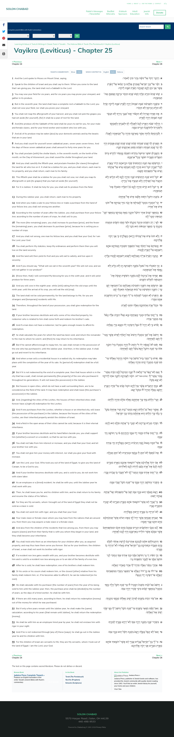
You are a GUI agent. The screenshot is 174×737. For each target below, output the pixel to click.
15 (13, 212)
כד (160, 305)
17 (13, 236)
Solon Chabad (17, 9)
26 (13, 325)
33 (13, 409)
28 (13, 345)
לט (160, 472)
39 (13, 472)
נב (161, 608)
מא (160, 492)
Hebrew (120, 72)
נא (161, 598)
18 (13, 246)
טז (161, 222)
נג (161, 622)
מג (161, 512)
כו (161, 325)
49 (13, 571)
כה (160, 315)
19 (13, 256)
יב (161, 187)
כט (160, 358)
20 (13, 266)
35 (13, 433)
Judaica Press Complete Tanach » (29, 675)
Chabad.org (81, 727)
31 (13, 386)
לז (161, 453)
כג (161, 295)
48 (13, 565)
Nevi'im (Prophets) (73, 680)
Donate (159, 12)
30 (13, 372)
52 (13, 608)
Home (129, 3)
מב (160, 502)
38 (13, 462)
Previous (17, 63)
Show (73, 72)
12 (13, 187)
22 (13, 285)
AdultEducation (135, 12)
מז (161, 555)
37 (13, 453)
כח (160, 345)
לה (160, 433)
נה (161, 642)
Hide (79, 72)
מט (160, 571)
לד (161, 423)
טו (161, 212)
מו (161, 541)
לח (160, 462)
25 (13, 315)
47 (13, 555)
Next (157, 63)
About (136, 3)
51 (13, 598)
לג (161, 409)
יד (161, 203)
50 (13, 585)
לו (161, 443)
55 (13, 642)
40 (13, 482)
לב (161, 399)
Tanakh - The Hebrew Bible (70, 44)
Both (113, 72)
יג (161, 197)
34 (13, 423)
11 (13, 177)
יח (161, 246)
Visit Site (118, 689)
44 (13, 518)
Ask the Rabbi (147, 3)
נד (161, 632)
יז (161, 236)
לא (160, 386)
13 (13, 197)
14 (13, 203)
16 (13, 222)
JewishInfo (147, 12)
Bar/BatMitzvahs (110, 12)
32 (13, 399)
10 (13, 163)
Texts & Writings (38, 44)
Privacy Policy (101, 727)
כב (160, 285)
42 (13, 502)
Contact (158, 3)
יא (161, 177)
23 (13, 295)
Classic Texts (52, 44)
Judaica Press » (134, 675)
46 (13, 541)
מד (160, 518)
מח (160, 565)
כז (161, 335)
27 (13, 335)
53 (13, 622)
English (106, 72)
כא (160, 275)
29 (13, 358)
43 (13, 512)
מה (160, 528)
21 (13, 275)
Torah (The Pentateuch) (93, 44)
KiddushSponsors (122, 12)
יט (161, 256)
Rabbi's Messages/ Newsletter (94, 12)
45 (13, 528)
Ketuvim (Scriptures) (74, 683)
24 (13, 305)
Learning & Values (22, 44)
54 (13, 632)
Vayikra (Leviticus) (112, 44)
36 (13, 443)
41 (13, 492)
